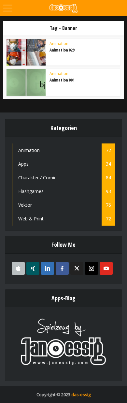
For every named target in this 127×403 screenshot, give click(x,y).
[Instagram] (91, 268)
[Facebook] (62, 268)
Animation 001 (62, 80)
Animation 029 (62, 50)
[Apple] (18, 268)
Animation (58, 43)
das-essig (81, 394)
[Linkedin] (47, 268)
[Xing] (32, 268)
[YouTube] (106, 268)
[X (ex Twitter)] (76, 268)
